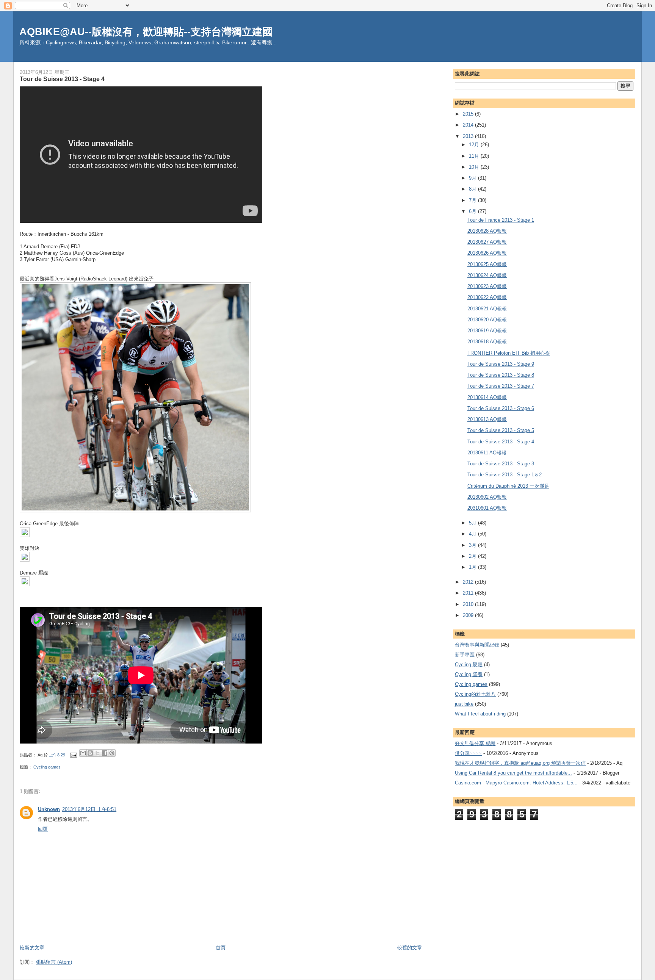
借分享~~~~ (468, 753)
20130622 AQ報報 (487, 297)
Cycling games (47, 767)
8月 (473, 189)
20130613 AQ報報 (487, 419)
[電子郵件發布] (73, 755)
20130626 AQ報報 (487, 253)
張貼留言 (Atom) (54, 962)
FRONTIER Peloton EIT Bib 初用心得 (508, 353)
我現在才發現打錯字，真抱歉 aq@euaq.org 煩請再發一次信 (520, 763)
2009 (469, 615)
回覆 (43, 829)
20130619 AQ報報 (487, 330)
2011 (469, 593)
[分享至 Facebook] (104, 753)
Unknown (49, 809)
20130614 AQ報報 (487, 397)
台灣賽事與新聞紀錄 (477, 645)
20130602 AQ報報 (487, 497)
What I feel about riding (480, 714)
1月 (473, 567)
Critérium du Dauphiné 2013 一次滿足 (508, 486)
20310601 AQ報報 (487, 508)
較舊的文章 (409, 947)
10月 (475, 167)
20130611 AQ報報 (486, 453)
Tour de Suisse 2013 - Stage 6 (500, 408)
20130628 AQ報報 (487, 231)
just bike (464, 704)
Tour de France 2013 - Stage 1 (500, 220)
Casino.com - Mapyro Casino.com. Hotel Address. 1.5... (516, 783)
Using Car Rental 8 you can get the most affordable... (513, 773)
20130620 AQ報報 (487, 319)
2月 (473, 556)
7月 (473, 200)
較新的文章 (32, 947)
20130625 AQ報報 (487, 264)
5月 (473, 523)
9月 (473, 178)
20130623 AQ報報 (487, 286)
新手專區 (465, 655)
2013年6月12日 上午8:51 (89, 809)
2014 (469, 125)
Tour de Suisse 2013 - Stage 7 (500, 386)
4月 (473, 534)
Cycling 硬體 (469, 664)
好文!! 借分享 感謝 (475, 743)
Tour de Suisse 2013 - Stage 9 (500, 364)
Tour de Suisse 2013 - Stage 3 (500, 464)
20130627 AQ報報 (487, 242)
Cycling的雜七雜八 (475, 694)
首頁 (221, 947)
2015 (469, 114)
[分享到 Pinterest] (112, 753)
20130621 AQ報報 (487, 309)
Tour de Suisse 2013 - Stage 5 (500, 430)
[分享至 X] (97, 753)
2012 (469, 582)
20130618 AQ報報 (487, 341)
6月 (473, 211)
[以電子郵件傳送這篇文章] (83, 753)
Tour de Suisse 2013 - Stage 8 (500, 375)
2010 (469, 604)
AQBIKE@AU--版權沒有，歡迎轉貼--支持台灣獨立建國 (146, 32)
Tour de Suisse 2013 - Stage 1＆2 (504, 474)
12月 (475, 144)
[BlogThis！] (90, 753)
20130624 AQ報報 (487, 275)
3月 (473, 545)
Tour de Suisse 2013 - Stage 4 (500, 442)
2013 (469, 136)
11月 (475, 156)
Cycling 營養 (469, 674)
